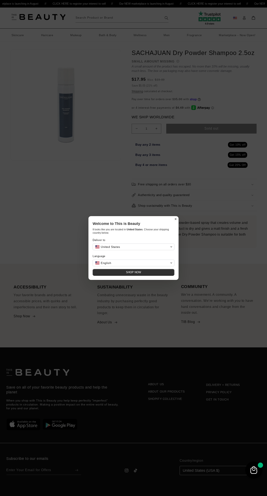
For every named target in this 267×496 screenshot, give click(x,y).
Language (99, 256)
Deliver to (99, 240)
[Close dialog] (176, 219)
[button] (133, 247)
